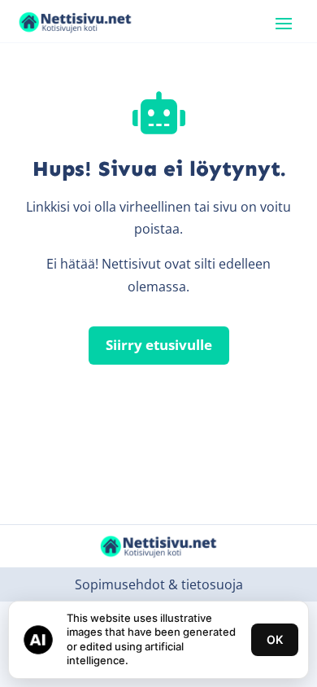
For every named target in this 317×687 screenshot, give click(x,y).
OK (275, 639)
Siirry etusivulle (159, 344)
